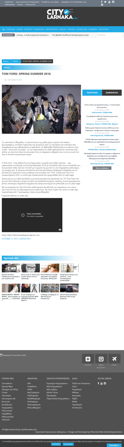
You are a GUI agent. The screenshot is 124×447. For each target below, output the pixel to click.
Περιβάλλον (7, 413)
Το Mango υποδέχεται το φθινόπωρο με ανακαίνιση (49, 297)
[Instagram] (114, 2)
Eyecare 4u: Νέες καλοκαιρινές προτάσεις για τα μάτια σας (11, 277)
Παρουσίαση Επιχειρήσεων (58, 398)
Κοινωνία (6, 401)
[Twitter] (106, 2)
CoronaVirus (7, 383)
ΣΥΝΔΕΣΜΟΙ (93, 29)
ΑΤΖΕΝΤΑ (19, 29)
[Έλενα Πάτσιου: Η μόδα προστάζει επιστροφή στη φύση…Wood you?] (50, 268)
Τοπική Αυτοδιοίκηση (107, 149)
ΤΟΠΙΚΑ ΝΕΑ (10, 29)
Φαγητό (115, 124)
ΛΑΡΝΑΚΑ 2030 (81, 29)
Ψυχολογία (76, 389)
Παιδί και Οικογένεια (81, 383)
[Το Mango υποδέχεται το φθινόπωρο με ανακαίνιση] (50, 288)
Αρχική (5, 61)
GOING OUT (28, 29)
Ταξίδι (74, 398)
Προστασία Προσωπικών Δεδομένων (50, 432)
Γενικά (4, 392)
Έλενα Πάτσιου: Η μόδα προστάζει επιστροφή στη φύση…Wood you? (49, 277)
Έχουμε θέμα (7, 386)
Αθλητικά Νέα (7, 416)
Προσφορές (51, 395)
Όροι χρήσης (68, 444)
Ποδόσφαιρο (32, 395)
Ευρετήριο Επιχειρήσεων (57, 383)
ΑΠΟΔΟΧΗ (56, 444)
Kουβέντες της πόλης (50, 2)
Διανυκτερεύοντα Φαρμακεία (27, 2)
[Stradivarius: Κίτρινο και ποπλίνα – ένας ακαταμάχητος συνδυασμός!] (69, 268)
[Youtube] (110, 2)
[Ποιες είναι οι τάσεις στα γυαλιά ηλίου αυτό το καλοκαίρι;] (30, 268)
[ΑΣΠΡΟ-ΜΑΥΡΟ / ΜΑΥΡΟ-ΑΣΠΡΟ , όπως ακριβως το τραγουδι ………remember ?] (11, 288)
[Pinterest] (102, 5)
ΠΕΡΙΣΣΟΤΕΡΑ (103, 29)
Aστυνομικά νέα (96, 135)
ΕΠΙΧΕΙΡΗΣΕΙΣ (39, 29)
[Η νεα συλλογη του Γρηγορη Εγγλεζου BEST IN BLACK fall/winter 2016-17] (30, 288)
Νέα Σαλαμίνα (33, 392)
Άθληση (75, 392)
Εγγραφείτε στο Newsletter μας (73, 2)
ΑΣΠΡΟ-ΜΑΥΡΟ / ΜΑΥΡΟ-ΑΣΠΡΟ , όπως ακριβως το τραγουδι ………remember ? (11, 297)
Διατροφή (76, 395)
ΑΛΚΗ (29, 389)
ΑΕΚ (29, 383)
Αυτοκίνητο (77, 407)
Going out (90, 124)
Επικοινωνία (30, 4)
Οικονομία (6, 395)
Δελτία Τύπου (52, 392)
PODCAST (62, 29)
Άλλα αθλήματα (33, 407)
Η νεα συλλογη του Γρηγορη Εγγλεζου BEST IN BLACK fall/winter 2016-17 (29, 297)
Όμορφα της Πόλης (10, 389)
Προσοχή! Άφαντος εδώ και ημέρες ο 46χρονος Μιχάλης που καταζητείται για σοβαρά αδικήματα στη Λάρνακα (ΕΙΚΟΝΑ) (102, 156)
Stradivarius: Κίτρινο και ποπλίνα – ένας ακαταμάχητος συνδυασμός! (69, 277)
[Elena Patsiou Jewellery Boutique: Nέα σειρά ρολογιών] (69, 288)
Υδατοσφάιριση (33, 404)
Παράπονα (9, 2)
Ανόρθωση (31, 386)
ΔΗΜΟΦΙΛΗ (112, 92)
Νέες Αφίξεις (52, 389)
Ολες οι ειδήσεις (102, 168)
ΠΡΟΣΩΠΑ (71, 29)
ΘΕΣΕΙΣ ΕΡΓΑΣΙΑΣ (52, 29)
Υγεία (74, 386)
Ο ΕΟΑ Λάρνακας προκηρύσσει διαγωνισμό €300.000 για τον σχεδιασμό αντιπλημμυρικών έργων (102, 142)
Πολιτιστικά (96, 112)
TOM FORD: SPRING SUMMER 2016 (37, 61)
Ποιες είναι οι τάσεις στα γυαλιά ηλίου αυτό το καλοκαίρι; (30, 277)
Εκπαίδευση (7, 404)
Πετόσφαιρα (32, 401)
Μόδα (15, 61)
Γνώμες (20, 4)
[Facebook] (102, 2)
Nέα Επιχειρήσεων (54, 386)
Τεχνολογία (77, 404)
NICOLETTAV (25, 238)
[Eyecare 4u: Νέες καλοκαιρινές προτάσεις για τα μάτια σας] (11, 268)
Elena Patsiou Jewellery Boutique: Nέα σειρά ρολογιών (68, 297)
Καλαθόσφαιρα (33, 398)
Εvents (97, 124)
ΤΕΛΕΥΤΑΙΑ (92, 92)
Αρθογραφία (10, 4)
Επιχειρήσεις (7, 407)
